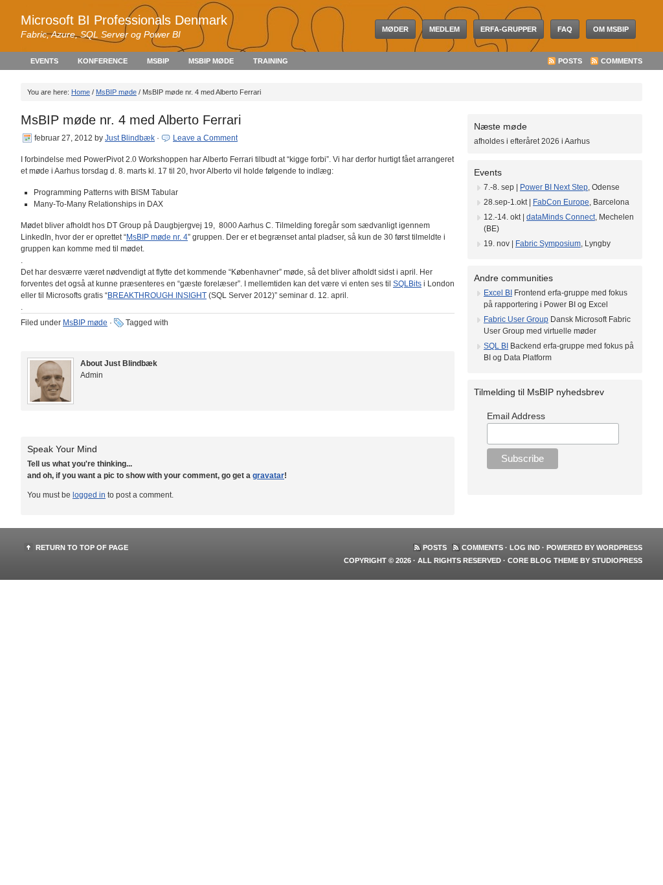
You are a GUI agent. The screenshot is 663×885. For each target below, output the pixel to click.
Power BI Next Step (554, 187)
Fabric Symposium (548, 243)
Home (80, 92)
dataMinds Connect (560, 217)
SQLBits (407, 283)
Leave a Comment (205, 138)
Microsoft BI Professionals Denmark (124, 20)
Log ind (525, 547)
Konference (103, 61)
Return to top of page (82, 547)
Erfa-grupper (508, 29)
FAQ (564, 29)
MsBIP (158, 61)
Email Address (516, 416)
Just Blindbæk (130, 138)
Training (270, 61)
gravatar (268, 475)
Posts (570, 61)
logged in (89, 495)
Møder (395, 29)
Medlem (444, 29)
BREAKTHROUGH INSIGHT (157, 295)
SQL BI (496, 346)
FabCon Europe (561, 202)
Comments (621, 61)
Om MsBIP (611, 29)
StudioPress (617, 560)
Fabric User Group (516, 319)
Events (44, 61)
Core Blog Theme (543, 560)
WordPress (619, 547)
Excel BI (498, 292)
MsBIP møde (211, 61)
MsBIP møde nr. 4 (157, 237)
